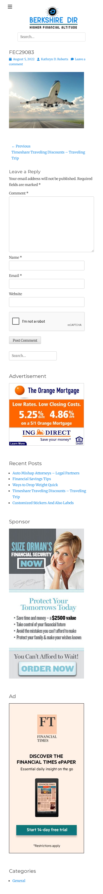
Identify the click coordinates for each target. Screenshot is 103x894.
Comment (18, 193)
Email (15, 275)
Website (15, 294)
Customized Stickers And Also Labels (43, 503)
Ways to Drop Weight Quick (35, 485)
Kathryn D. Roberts (54, 59)
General (18, 881)
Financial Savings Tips (31, 479)
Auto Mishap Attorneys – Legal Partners (46, 473)
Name (15, 257)
